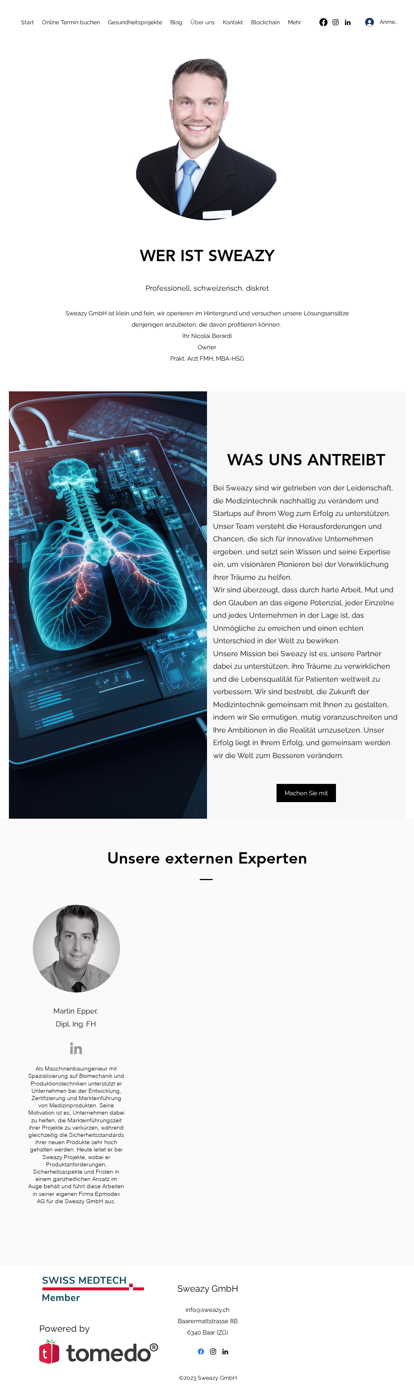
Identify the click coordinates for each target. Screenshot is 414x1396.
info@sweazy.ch (208, 1310)
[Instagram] (336, 22)
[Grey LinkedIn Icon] (76, 1048)
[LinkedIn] (348, 22)
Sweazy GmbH (207, 1288)
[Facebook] (323, 22)
